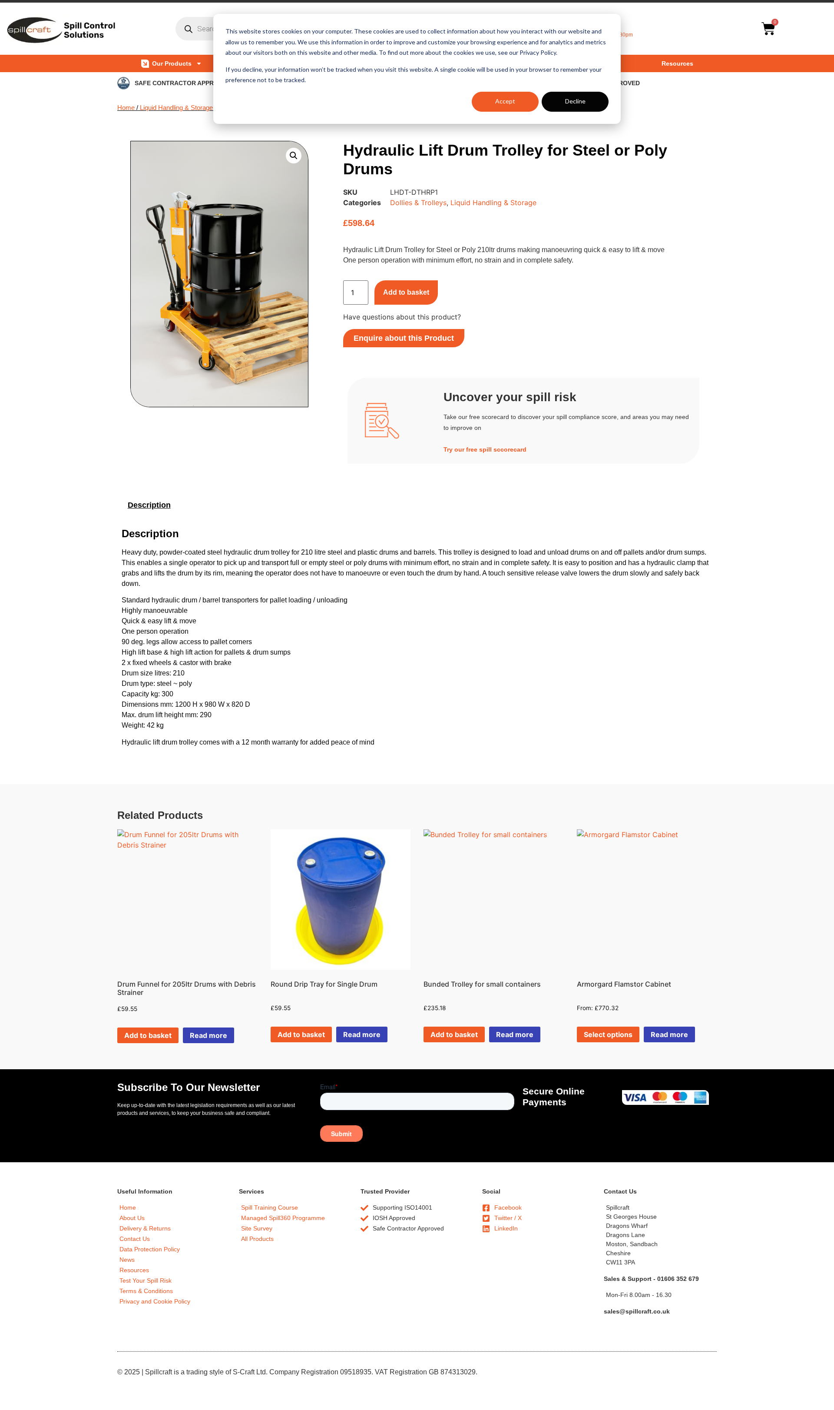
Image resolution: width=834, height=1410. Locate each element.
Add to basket (406, 292)
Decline (575, 101)
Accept (505, 101)
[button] (293, 155)
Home (126, 107)
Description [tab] (149, 505)
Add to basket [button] (148, 1035)
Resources (677, 63)
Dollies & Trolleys (418, 202)
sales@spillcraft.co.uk (637, 1311)
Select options (608, 1034)
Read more (208, 1035)
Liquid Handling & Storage (176, 107)
